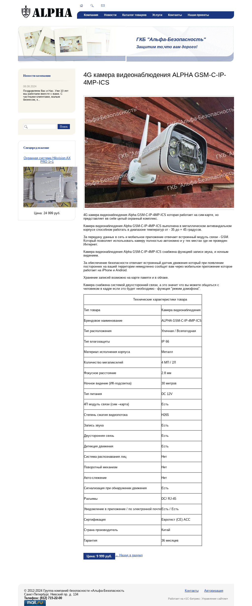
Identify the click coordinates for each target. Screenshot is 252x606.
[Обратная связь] (103, 5)
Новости (110, 15)
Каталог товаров (134, 15)
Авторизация (213, 590)
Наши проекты (198, 15)
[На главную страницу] (47, 17)
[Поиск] (92, 5)
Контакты (175, 15)
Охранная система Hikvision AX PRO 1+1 (47, 160)
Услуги (157, 15)
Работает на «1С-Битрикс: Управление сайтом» (198, 598)
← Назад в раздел (129, 555)
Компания (91, 15)
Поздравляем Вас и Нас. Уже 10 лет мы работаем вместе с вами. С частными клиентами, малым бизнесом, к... (45, 95)
